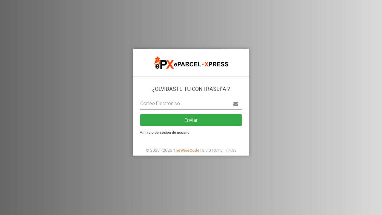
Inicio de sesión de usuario (167, 132)
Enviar (191, 120)
